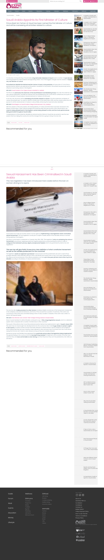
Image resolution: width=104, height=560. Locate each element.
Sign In (93, 1)
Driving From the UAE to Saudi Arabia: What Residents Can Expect (90, 44)
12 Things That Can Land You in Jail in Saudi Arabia (91, 448)
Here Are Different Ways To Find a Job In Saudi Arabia (90, 459)
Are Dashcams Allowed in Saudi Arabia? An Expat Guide (91, 117)
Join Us (87, 1)
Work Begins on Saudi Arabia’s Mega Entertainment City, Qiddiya (31, 104)
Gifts (43, 521)
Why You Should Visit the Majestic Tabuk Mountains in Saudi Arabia (90, 355)
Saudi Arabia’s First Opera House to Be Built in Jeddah (28, 90)
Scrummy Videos (47, 504)
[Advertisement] (38, 146)
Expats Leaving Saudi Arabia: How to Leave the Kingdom (91, 468)
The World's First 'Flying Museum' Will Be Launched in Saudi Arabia (91, 90)
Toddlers (27, 507)
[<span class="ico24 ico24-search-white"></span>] (80, 1)
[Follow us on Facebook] (77, 495)
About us (78, 498)
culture (20, 122)
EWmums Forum (29, 515)
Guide (9, 11)
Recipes (44, 498)
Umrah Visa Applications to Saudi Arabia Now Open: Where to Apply (90, 70)
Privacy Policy (80, 518)
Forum (17, 11)
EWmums (75, 11)
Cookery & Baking (47, 500)
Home (44, 515)
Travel (43, 517)
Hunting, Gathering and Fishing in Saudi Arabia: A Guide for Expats (90, 84)
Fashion (44, 511)
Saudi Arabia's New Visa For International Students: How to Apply (90, 51)
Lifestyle (56, 11)
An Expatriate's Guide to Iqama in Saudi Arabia (90, 477)
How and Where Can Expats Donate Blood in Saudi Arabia (90, 97)
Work (23, 11)
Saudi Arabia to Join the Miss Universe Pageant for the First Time (90, 30)
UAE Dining (45, 496)
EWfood (84, 11)
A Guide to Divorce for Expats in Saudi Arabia (90, 363)
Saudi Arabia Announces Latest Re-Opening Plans (90, 335)
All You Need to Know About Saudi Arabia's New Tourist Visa (89, 383)
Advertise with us (81, 501)
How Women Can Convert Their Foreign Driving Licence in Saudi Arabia (33, 318)
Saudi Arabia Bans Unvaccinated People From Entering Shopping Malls (90, 110)
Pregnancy (28, 503)
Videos (44, 523)
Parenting (27, 511)
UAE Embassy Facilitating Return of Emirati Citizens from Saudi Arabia (90, 346)
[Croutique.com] (80, 540)
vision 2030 (26, 122)
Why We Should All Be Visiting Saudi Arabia (89, 401)
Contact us (79, 507)
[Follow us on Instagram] (83, 495)
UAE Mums (28, 513)
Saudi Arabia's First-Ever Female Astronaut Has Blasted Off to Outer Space (90, 57)
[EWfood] (80, 536)
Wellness (65, 11)
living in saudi (21, 346)
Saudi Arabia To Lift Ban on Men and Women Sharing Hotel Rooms (90, 374)
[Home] (19, 6)
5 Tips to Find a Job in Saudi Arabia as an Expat (90, 430)
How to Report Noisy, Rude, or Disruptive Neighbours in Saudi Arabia (89, 37)
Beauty (44, 513)
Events (30, 11)
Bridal (43, 519)
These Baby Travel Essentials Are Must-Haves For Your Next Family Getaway (89, 77)
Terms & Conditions (81, 516)
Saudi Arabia (11, 1)
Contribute (79, 505)
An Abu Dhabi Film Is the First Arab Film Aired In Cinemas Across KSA (90, 421)
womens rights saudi (32, 346)
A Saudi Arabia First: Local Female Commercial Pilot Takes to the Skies (91, 412)
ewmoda (92, 11)
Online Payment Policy (82, 511)
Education (39, 11)
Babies (27, 505)
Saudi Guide (14, 122)
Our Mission (79, 503)
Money (48, 11)
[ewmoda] (80, 533)
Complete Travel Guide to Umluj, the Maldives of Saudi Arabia (90, 123)
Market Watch (80, 509)
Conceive (27, 501)
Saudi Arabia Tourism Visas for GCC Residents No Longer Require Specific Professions (90, 64)
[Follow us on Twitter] (80, 495)
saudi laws (41, 346)
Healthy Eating (46, 502)
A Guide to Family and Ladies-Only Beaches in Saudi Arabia (90, 17)
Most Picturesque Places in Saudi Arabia (90, 439)
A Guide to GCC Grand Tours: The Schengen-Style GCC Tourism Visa (90, 24)
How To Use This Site (81, 514)
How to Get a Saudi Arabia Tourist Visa (89, 392)
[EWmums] (80, 530)
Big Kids (27, 509)
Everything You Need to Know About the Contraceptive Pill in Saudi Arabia (90, 104)
